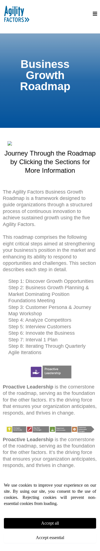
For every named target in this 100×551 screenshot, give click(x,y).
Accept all (50, 523)
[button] (95, 14)
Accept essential (50, 537)
